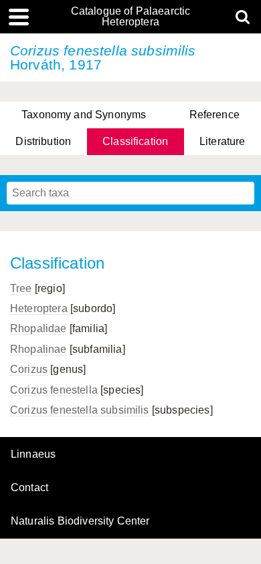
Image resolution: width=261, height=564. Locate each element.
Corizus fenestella (54, 390)
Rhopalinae (38, 349)
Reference (214, 114)
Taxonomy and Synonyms (83, 114)
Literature (222, 141)
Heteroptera (39, 308)
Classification (135, 141)
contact (29, 487)
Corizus (29, 369)
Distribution (43, 141)
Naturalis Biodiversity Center (80, 521)
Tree (21, 288)
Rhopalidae (38, 328)
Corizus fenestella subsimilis (79, 410)
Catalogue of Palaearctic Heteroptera (131, 16)
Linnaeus (33, 454)
